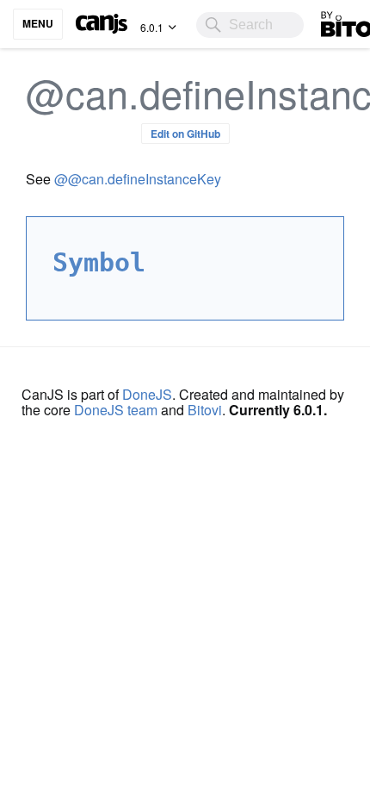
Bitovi (205, 410)
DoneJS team (115, 410)
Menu (37, 23)
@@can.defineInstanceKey (137, 179)
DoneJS (147, 394)
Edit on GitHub (185, 133)
